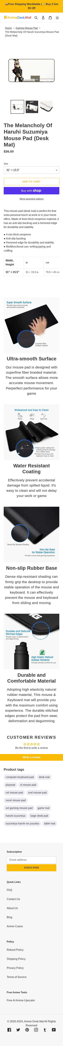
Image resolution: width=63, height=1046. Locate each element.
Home (8, 28)
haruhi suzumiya (15, 815)
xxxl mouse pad (37, 792)
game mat (43, 808)
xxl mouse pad (14, 792)
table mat (49, 823)
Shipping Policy (16, 958)
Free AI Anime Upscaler (21, 1000)
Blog (9, 917)
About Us (12, 908)
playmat (10, 784)
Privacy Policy (15, 968)
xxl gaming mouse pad (19, 808)
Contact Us (13, 899)
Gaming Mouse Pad (27, 28)
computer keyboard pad (20, 777)
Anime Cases (15, 926)
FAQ (9, 890)
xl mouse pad (28, 784)
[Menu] (57, 17)
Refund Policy (15, 949)
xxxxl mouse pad (16, 800)
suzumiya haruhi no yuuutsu (22, 823)
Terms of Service (17, 977)
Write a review (31, 757)
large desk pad (39, 815)
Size (6, 163)
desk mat (44, 777)
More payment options (32, 198)
